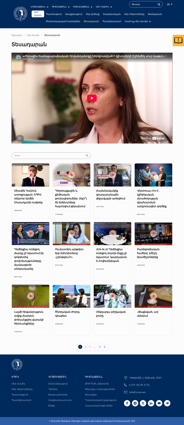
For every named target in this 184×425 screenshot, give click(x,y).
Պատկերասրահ (111, 21)
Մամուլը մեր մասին (136, 21)
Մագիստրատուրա (60, 400)
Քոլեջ (51, 405)
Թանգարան (155, 14)
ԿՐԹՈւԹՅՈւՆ (38, 7)
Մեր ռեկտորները (134, 14)
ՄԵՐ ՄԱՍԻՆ (102, 7)
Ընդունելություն (58, 383)
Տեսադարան (91, 21)
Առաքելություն (73, 14)
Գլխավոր (17, 35)
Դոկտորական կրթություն (101, 400)
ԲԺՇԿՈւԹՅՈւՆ (81, 7)
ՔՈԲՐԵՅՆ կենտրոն (97, 383)
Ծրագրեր (91, 394)
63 (100, 347)
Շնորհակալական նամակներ (63, 21)
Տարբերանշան (112, 14)
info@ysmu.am (137, 392)
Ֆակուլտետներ (58, 394)
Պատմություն (54, 14)
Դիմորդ (52, 389)
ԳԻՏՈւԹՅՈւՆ (59, 7)
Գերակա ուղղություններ (100, 389)
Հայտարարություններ (99, 405)
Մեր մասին (33, 35)
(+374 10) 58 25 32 (139, 384)
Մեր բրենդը (93, 14)
